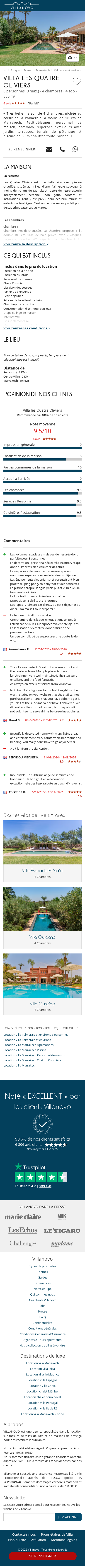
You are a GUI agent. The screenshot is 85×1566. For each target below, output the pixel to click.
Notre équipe (42, 1289)
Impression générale (19, 444)
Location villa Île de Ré (42, 1408)
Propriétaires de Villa (57, 1534)
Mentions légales (64, 1540)
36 (75, 57)
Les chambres (13, 490)
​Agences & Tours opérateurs (42, 1340)
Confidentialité (42, 1323)
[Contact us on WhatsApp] (75, 149)
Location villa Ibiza (42, 1369)
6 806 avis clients (28, 1144)
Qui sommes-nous (42, 1294)
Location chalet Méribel (42, 1391)
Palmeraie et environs (68, 70)
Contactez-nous (24, 1534)
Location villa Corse (42, 1386)
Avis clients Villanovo (42, 1300)
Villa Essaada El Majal (42, 870)
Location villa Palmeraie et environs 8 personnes (35, 1035)
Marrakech (43, 70)
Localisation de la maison (22, 456)
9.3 (79, 501)
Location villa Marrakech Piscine (24, 1050)
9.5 (79, 490)
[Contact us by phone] (62, 149)
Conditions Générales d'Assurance (43, 1334)
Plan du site (17, 1540)
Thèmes (42, 1272)
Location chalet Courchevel (42, 1397)
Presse (42, 1311)
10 (80, 444)
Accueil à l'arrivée (16, 478)
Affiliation (38, 1540)
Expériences (42, 1283)
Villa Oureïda (42, 1003)
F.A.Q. (42, 1317)
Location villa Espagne (42, 1380)
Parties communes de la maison (27, 467)
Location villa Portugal (43, 1403)
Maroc (28, 70)
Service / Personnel (17, 501)
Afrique (15, 70)
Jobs (42, 1306)
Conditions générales (42, 1328)
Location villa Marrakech (19, 1065)
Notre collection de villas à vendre (42, 1345)
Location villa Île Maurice (42, 1374)
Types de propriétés (42, 1266)
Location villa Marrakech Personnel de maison (34, 1055)
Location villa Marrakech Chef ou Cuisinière (32, 1060)
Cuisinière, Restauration (21, 512)
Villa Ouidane (42, 937)
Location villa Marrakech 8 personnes (28, 1045)
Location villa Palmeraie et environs (27, 1040)
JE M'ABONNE (68, 1517)
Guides (42, 1277)
